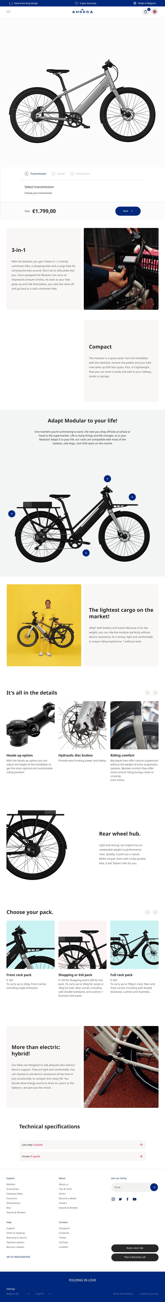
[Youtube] (134, 1199)
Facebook (64, 1233)
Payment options (15, 1242)
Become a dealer (68, 1198)
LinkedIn (63, 1247)
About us (63, 1184)
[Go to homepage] (82, 11)
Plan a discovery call (135, 1257)
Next (125, 210)
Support (10, 1228)
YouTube (63, 1242)
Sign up (154, 1187)
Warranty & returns (16, 1237)
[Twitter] (120, 1199)
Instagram (64, 1228)
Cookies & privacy (149, 1293)
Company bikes (14, 1193)
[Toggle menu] (8, 12)
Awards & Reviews (16, 1212)
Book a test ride (135, 1248)
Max (8, 1207)
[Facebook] (127, 1199)
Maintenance (13, 1203)
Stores (62, 1193)
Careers (63, 1203)
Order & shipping (15, 1233)
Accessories (12, 1189)
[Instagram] (113, 1199)
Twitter (62, 1237)
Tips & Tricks (65, 1189)
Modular (10, 1184)
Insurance (11, 1198)
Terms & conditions (123, 1293)
